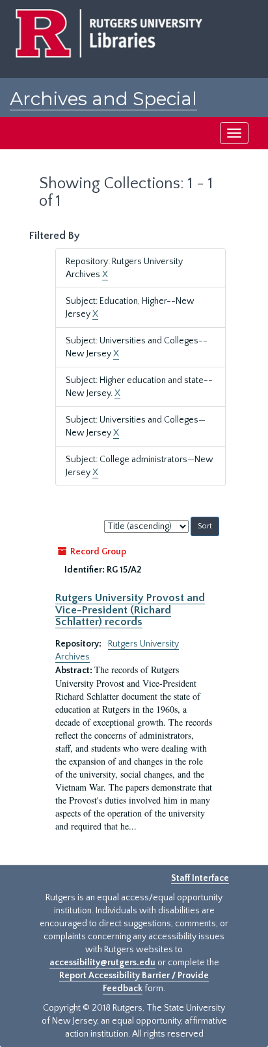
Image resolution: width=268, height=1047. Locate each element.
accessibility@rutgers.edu (102, 962)
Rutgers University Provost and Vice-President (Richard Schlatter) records (130, 610)
